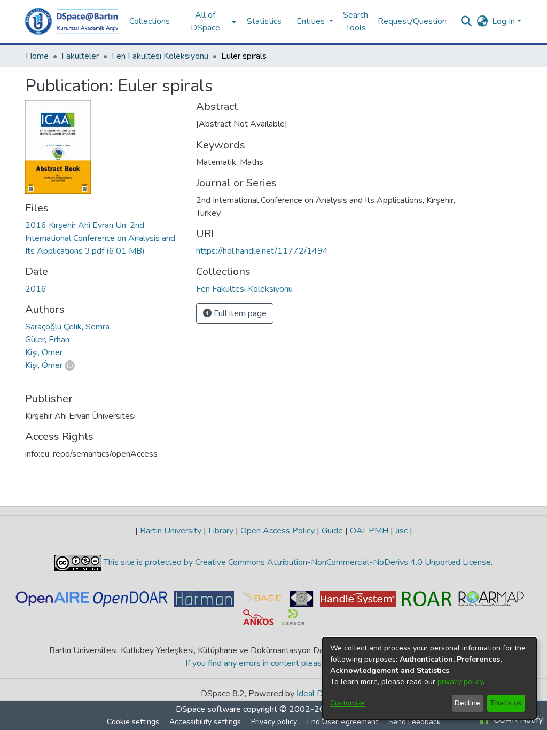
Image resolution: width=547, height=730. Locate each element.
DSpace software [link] (208, 709)
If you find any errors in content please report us (273, 663)
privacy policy (460, 682)
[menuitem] (208, 21)
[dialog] (429, 678)
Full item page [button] (239, 313)
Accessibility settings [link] (205, 722)
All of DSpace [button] (205, 21)
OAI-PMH (369, 531)
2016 (35, 289)
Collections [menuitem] (149, 21)
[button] (72, 21)
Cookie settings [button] (133, 722)
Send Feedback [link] (414, 722)
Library (221, 531)
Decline (467, 703)
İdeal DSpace (321, 694)
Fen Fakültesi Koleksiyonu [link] (160, 56)
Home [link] (37, 56)
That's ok (506, 703)
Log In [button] (504, 21)
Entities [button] (311, 21)
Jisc (401, 531)
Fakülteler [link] (80, 56)
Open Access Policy (277, 531)
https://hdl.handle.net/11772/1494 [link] (262, 251)
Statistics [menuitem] (264, 21)
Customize (347, 703)
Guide (332, 531)
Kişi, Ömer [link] (43, 352)
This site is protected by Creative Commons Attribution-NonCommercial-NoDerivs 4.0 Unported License (296, 562)
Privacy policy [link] (274, 722)
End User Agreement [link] (342, 722)
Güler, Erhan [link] (47, 340)
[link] (100, 238)
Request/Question (412, 21)
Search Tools (355, 21)
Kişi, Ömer (43, 365)
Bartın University (171, 531)
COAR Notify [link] (517, 720)
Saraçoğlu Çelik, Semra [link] (67, 327)
